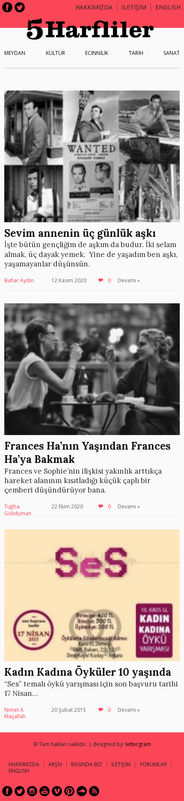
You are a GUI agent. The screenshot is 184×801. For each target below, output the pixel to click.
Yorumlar (153, 764)
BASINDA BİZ (86, 764)
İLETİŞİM (134, 7)
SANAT (171, 53)
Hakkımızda (94, 7)
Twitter (20, 7)
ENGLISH (168, 7)
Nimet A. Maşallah (15, 713)
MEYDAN (14, 53)
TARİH (136, 53)
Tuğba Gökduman (17, 510)
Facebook (7, 7)
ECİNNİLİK (96, 53)
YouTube (44, 791)
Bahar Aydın (19, 280)
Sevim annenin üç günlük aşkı (80, 233)
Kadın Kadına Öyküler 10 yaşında (87, 672)
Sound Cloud (82, 791)
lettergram (138, 744)
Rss (94, 791)
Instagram (32, 791)
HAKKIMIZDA (24, 764)
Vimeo (57, 791)
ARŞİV (55, 764)
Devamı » (129, 280)
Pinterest (69, 791)
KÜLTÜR (55, 53)
